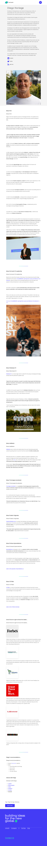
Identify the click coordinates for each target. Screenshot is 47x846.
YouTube (23, 828)
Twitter (11, 61)
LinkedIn (11, 58)
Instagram (14, 828)
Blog (28, 828)
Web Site (11, 64)
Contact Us (9, 838)
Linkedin (7, 828)
